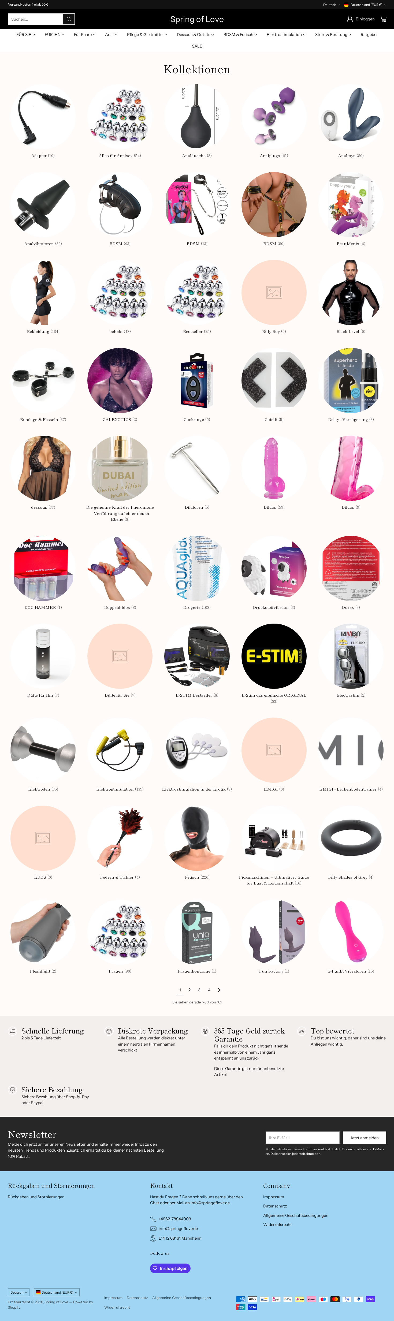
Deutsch (329, 5)
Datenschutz (275, 1206)
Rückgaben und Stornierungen (36, 1196)
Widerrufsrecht (277, 1224)
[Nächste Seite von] (219, 990)
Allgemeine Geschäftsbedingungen (295, 1215)
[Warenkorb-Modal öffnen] (383, 19)
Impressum (273, 1196)
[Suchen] (69, 19)
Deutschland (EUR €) (366, 5)
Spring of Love (56, 1302)
